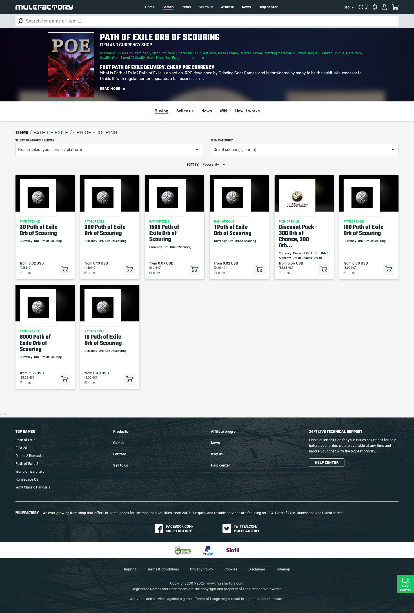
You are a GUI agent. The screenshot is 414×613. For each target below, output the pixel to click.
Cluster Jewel (251, 53)
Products (120, 431)
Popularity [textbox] (210, 164)
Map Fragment (176, 57)
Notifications (375, 7)
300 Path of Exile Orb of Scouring (104, 230)
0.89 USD (165, 263)
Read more (110, 88)
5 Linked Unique (331, 53)
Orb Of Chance (303, 258)
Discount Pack (163, 53)
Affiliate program (225, 431)
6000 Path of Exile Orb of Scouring (35, 343)
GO (21, 21)
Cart (394, 7)
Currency (107, 53)
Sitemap (283, 569)
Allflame (209, 53)
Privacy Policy (201, 569)
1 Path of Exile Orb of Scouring (232, 230)
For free (119, 454)
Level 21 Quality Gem (137, 57)
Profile (384, 7)
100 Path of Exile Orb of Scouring (363, 230)
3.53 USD (36, 373)
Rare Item (354, 53)
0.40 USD (101, 373)
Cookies (230, 569)
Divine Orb (124, 53)
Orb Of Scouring (51, 241)
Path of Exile (25, 440)
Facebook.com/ (179, 529)
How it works (247, 111)
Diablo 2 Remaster (30, 455)
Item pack (142, 53)
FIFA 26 (21, 448)
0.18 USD (100, 263)
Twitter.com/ (246, 529)
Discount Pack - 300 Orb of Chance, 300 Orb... (298, 236)
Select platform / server (35, 140)
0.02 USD (36, 263)
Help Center (405, 588)
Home (150, 7)
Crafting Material (277, 53)
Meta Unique (228, 53)
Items (186, 7)
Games (168, 7)
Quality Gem (109, 57)
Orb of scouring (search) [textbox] (234, 150)
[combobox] (348, 8)
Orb (36, 241)
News (246, 7)
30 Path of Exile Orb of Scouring (38, 230)
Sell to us (206, 7)
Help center (268, 7)
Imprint (130, 569)
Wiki (223, 111)
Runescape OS (26, 479)
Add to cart (64, 269)
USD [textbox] (347, 7)
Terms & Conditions (163, 569)
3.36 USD (295, 263)
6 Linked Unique (305, 53)
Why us (216, 454)
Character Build (188, 53)
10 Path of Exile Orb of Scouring (103, 340)
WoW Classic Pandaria (32, 487)
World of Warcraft (29, 471)
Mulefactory (44, 7)
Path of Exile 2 (26, 463)
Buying (161, 111)
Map (159, 57)
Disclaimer (256, 569)
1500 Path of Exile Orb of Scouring (164, 233)
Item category (222, 140)
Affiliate (227, 7)
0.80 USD (360, 263)
